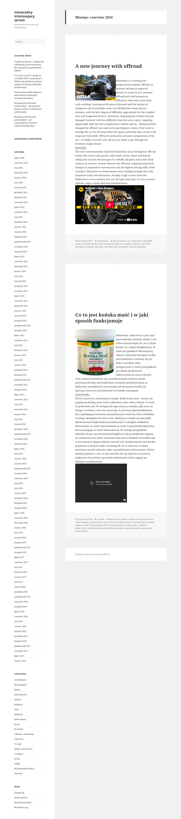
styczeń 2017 (20, 587)
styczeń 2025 (20, 232)
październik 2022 (22, 325)
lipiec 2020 (19, 448)
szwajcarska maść (131, 528)
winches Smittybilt (137, 246)
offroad (136, 243)
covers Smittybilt (83, 243)
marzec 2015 (20, 660)
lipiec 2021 (19, 394)
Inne (16, 709)
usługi (17, 763)
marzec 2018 (20, 527)
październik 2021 (22, 379)
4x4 (114, 241)
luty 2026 (18, 182)
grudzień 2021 (21, 370)
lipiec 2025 (19, 207)
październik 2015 (22, 646)
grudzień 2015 (21, 636)
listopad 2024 (20, 236)
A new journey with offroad (108, 66)
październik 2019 (22, 468)
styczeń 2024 (20, 281)
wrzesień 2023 (21, 291)
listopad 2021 (20, 375)
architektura (20, 679)
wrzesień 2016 (21, 601)
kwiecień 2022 (21, 350)
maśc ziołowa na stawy (111, 528)
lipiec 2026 (19, 158)
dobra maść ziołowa (118, 519)
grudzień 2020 (21, 429)
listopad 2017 (20, 542)
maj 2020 (18, 453)
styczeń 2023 (20, 315)
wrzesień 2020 (21, 439)
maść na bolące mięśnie (114, 522)
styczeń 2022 (20, 365)
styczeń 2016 (20, 631)
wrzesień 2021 (21, 384)
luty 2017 (18, 582)
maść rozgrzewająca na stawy (117, 525)
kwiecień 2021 (21, 409)
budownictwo (20, 694)
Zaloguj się (19, 792)
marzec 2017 (20, 577)
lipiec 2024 (19, 256)
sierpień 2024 (20, 251)
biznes (17, 689)
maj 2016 (18, 621)
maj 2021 (18, 404)
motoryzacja (20, 719)
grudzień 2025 (21, 192)
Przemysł (18, 729)
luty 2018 (18, 532)
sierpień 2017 (20, 552)
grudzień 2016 (21, 591)
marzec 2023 (20, 310)
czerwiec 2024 (21, 261)
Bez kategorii (20, 684)
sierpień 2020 (20, 444)
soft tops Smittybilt (104, 246)
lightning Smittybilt (123, 243)
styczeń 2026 (20, 187)
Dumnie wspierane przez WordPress (92, 554)
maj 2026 (18, 167)
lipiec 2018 (19, 513)
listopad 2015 (20, 641)
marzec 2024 (20, 271)
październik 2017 (22, 547)
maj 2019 (18, 483)
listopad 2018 (20, 503)
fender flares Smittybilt (102, 243)
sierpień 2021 (20, 389)
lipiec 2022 (19, 335)
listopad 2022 (20, 320)
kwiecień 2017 (21, 572)
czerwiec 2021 (21, 399)
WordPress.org (21, 807)
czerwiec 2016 (21, 616)
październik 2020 (22, 434)
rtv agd (17, 744)
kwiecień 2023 (21, 305)
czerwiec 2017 (21, 562)
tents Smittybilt (121, 246)
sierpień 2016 (20, 606)
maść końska (82, 394)
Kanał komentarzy (23, 802)
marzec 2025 (20, 227)
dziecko (17, 699)
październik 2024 (22, 241)
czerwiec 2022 (21, 340)
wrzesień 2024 (21, 246)
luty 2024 (18, 276)
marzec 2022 (20, 355)
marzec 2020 (20, 458)
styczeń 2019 (20, 493)
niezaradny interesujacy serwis (24, 16)
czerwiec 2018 (21, 517)
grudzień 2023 (21, 286)
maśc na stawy (133, 522)
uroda (17, 758)
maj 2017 (18, 567)
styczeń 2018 (20, 537)
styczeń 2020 (20, 463)
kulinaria (18, 714)
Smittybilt (80, 147)
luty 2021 (18, 419)
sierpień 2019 (20, 473)
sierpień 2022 (20, 330)
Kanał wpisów (20, 797)
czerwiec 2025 (21, 212)
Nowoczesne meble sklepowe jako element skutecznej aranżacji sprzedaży (28, 95)
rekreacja (18, 739)
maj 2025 (18, 217)
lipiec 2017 (19, 557)
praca (17, 724)
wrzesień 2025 (21, 202)
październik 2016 (22, 596)
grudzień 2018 (21, 498)
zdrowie (18, 773)
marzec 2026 (20, 177)
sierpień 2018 (20, 508)
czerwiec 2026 (21, 162)
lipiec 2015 (19, 656)
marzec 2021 (20, 414)
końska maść (134, 519)
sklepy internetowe (23, 749)
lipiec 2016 (19, 611)
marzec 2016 (20, 626)
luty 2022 (18, 360)
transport (18, 753)
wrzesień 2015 (21, 651)
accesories (122, 241)
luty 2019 (18, 488)
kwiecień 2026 (21, 172)
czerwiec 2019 (21, 478)
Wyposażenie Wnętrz (24, 768)
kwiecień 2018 (21, 522)
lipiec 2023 (19, 296)
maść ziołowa (94, 528)
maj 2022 (18, 345)
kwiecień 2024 (21, 266)
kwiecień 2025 (21, 222)
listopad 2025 (20, 197)
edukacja (18, 704)
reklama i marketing (24, 734)
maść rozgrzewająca (93, 525)
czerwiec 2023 (21, 301)
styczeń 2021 (20, 424)
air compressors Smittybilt (140, 241)
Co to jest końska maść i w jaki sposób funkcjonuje (111, 317)
